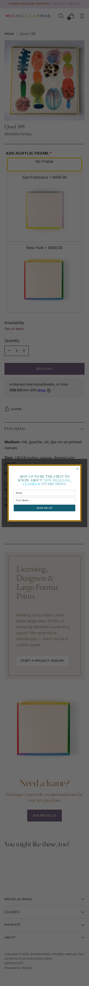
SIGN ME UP (45, 508)
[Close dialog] (77, 469)
